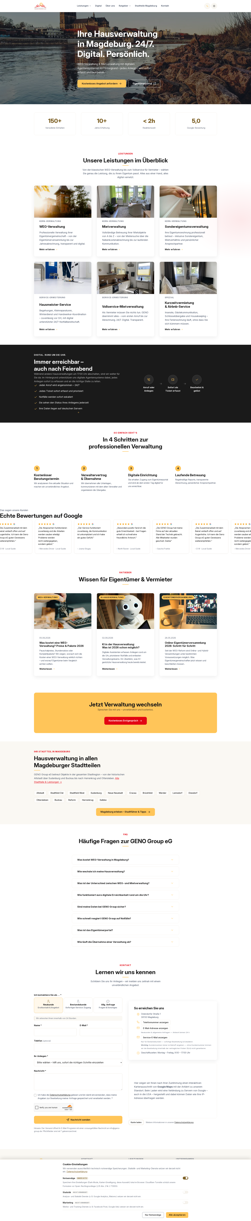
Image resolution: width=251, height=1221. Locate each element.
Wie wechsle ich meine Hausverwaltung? (101, 871)
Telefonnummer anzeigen (156, 1022)
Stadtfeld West (77, 793)
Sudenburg (96, 793)
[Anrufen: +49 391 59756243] (207, 6)
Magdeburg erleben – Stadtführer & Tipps (123, 811)
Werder (162, 793)
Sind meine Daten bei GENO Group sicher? (101, 906)
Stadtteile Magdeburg (146, 5)
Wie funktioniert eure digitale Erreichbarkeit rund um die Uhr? (113, 895)
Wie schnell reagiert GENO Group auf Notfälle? (104, 918)
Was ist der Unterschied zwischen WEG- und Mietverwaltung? (113, 883)
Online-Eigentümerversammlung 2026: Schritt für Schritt (185, 644)
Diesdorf (193, 793)
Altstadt (40, 793)
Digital (98, 5)
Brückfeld (147, 793)
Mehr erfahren (47, 249)
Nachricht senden (80, 1119)
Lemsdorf (177, 793)
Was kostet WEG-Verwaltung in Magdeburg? (103, 859)
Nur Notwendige (153, 1215)
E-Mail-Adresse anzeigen (155, 1028)
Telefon (42, 1040)
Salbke (103, 800)
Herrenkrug (87, 800)
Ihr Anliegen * (41, 1056)
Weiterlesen (45, 669)
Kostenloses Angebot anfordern (100, 83)
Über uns (110, 5)
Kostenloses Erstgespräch (123, 720)
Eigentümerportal (147, 84)
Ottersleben (42, 800)
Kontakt (165, 5)
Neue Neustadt (115, 793)
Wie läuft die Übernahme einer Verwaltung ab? (104, 942)
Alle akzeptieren (177, 1215)
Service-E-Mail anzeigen (155, 1037)
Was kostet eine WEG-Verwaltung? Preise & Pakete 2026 (61, 644)
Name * (38, 1025)
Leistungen (83, 5)
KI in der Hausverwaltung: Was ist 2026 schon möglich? (120, 646)
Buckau (58, 800)
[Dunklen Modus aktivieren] (214, 6)
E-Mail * (84, 1025)
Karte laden (136, 1122)
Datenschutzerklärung (60, 1095)
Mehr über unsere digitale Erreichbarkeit (55, 412)
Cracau (132, 793)
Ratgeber (123, 5)
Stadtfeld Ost (56, 793)
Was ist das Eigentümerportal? (95, 930)
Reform (72, 800)
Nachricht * (40, 1071)
